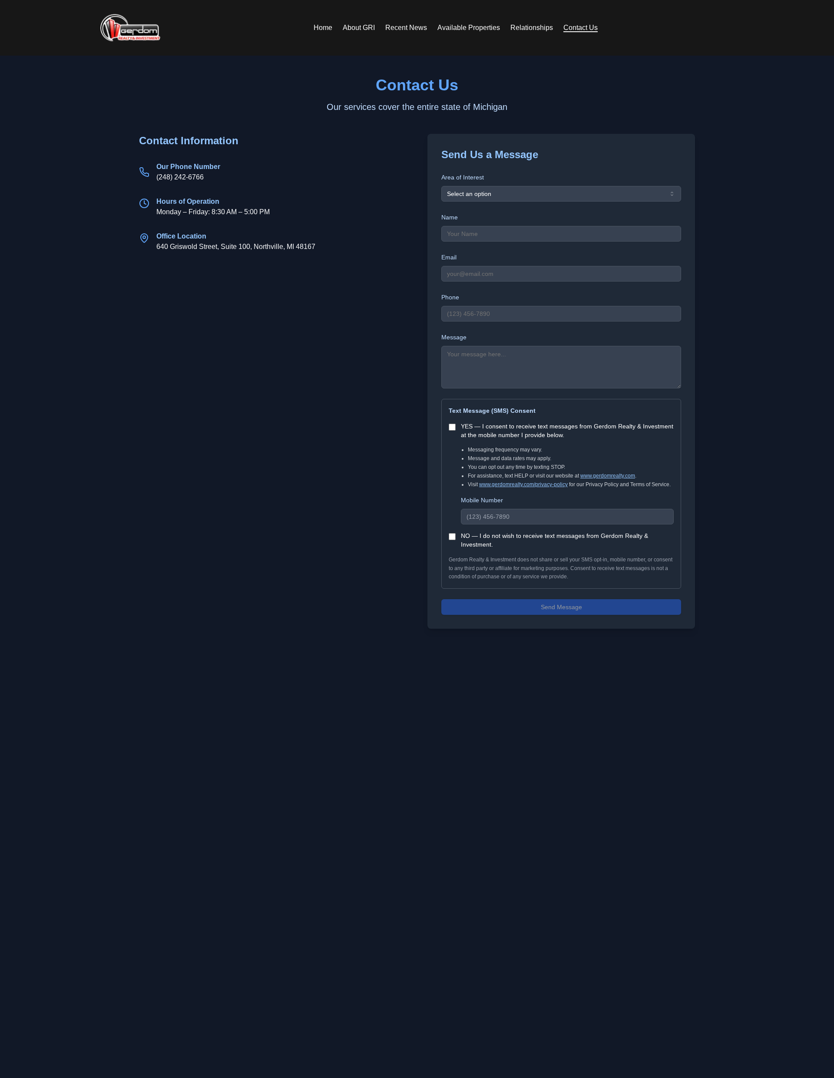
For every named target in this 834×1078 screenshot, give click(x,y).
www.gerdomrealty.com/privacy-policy (523, 484)
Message (454, 337)
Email (449, 257)
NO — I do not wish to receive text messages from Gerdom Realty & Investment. (554, 540)
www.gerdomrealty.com (607, 476)
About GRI (359, 27)
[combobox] (561, 194)
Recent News (406, 27)
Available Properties (468, 27)
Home (323, 27)
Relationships (531, 27)
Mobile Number (482, 500)
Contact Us (580, 27)
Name (449, 217)
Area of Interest (462, 177)
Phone (450, 297)
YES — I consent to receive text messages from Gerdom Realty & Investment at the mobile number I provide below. (567, 430)
